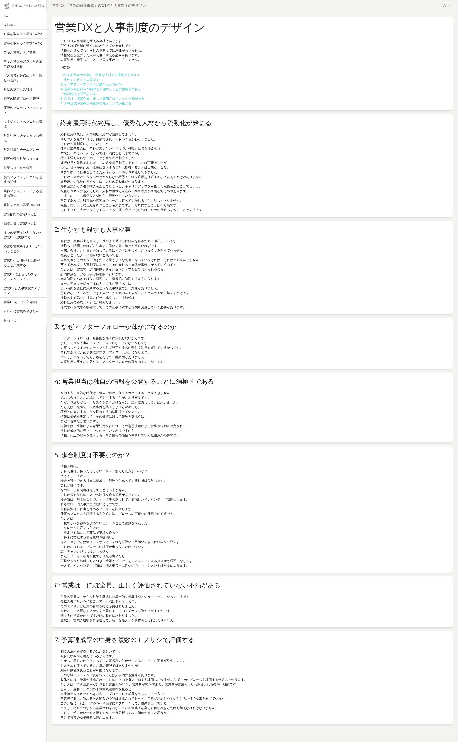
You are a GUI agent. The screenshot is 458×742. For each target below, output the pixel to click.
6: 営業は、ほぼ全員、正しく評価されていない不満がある (102, 98)
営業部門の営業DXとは (20, 214)
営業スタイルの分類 (18, 168)
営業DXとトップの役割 (20, 302)
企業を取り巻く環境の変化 (23, 34)
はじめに (10, 24)
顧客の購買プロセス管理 (21, 98)
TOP (7, 16)
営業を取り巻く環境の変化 (23, 43)
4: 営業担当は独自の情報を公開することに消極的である (100, 89)
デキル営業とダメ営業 (20, 52)
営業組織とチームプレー (21, 149)
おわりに (10, 320)
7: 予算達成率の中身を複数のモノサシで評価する (95, 103)
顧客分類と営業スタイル (21, 158)
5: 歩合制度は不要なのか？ (79, 94)
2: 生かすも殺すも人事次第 (79, 80)
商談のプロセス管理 (18, 89)
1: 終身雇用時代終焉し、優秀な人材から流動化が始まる (100, 75)
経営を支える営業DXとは (22, 205)
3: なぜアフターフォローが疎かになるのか (91, 84)
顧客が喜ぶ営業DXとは (20, 223)
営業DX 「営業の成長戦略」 (28, 6)
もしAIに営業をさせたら (21, 311)
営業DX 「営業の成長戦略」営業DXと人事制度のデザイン (99, 5)
